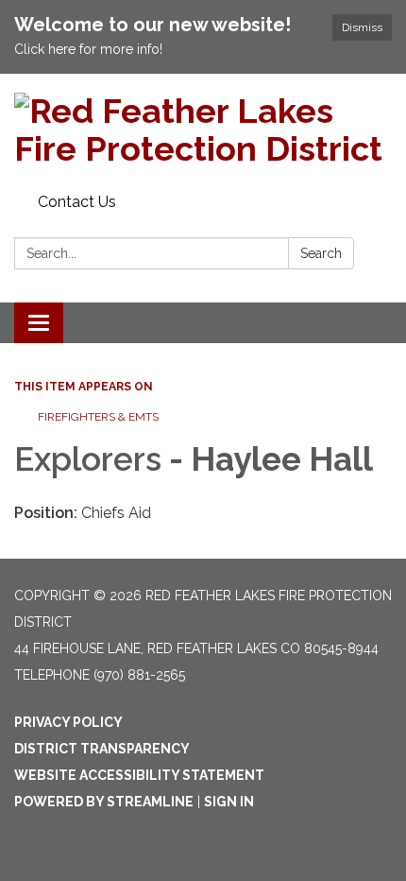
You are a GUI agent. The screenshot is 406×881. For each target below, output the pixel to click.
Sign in (229, 801)
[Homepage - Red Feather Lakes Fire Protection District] (203, 130)
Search (321, 253)
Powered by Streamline (104, 801)
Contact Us (77, 202)
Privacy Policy (68, 722)
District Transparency (102, 748)
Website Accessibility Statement (139, 775)
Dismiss (362, 27)
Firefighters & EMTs (98, 416)
